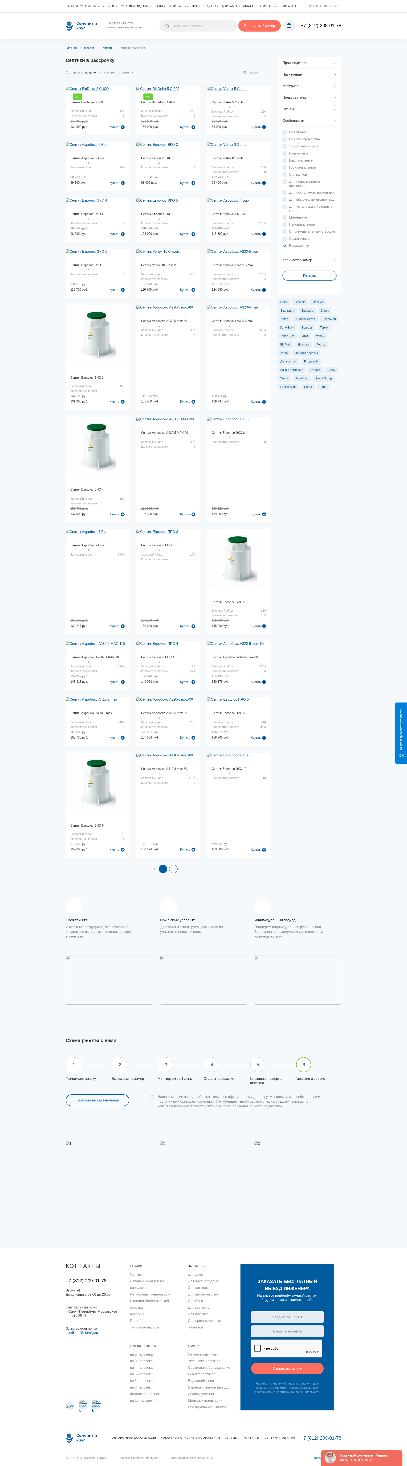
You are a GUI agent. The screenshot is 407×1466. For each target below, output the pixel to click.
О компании (266, 6)
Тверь (284, 378)
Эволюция (287, 310)
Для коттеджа (199, 1288)
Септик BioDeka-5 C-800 (158, 102)
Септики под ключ (136, 6)
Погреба (136, 1321)
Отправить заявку (287, 1368)
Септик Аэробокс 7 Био (87, 545)
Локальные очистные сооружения (147, 1284)
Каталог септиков (81, 6)
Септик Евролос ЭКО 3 (157, 158)
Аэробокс (301, 378)
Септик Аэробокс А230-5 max (232, 265)
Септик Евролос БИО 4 (87, 489)
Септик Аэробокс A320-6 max (232, 321)
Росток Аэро (288, 387)
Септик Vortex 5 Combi (228, 102)
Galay (331, 370)
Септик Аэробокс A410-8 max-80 (164, 769)
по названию (106, 72)
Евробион (329, 319)
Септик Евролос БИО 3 (87, 377)
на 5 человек (140, 1374)
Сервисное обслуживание (209, 1367)
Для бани (195, 1301)
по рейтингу (125, 72)
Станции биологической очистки (149, 1304)
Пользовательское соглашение (192, 1458)
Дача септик (288, 361)
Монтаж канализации (205, 1400)
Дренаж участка (201, 1394)
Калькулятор (165, 6)
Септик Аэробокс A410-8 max (91, 713)
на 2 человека (141, 1354)
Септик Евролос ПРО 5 (228, 713)
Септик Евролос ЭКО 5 (157, 214)
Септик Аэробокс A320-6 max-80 (235, 657)
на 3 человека (141, 1361)
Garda (308, 387)
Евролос (307, 310)
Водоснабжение (201, 1381)
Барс (323, 387)
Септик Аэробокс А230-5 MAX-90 (164, 433)
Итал (305, 336)
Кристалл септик (306, 353)
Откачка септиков (202, 1354)
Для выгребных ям (203, 1294)
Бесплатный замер (259, 26)
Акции (184, 6)
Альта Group (323, 378)
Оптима (318, 302)
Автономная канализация (150, 1294)
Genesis (300, 302)
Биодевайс (311, 361)
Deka (283, 302)
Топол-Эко (287, 336)
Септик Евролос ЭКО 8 (228, 433)
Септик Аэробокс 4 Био (228, 214)
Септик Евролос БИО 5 (228, 602)
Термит (325, 327)
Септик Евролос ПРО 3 (157, 545)
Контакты (288, 6)
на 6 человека (141, 1381)
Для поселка (198, 1314)
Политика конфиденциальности (139, 1458)
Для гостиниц (199, 1307)
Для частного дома (203, 1281)
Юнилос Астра (305, 319)
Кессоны (137, 1314)
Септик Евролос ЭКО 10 (229, 769)
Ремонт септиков (201, 1374)
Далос (325, 310)
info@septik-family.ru (82, 1333)
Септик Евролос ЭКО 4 (86, 214)
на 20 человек (141, 1400)
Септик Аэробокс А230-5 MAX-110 (94, 657)
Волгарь (307, 327)
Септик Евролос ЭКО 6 (86, 265)
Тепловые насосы (144, 1327)
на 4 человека (141, 1367)
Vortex (320, 336)
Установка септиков (204, 1361)
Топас (284, 319)
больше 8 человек (145, 1394)
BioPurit (285, 344)
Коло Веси (287, 327)
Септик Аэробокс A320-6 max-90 (164, 713)
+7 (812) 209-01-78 (321, 25)
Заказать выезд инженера (98, 1100)
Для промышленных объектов (204, 1324)
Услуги (108, 6)
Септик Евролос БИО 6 (87, 825)
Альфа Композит (291, 370)
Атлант (315, 370)
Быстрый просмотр (97, 117)
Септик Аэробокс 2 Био (87, 158)
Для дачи (195, 1274)
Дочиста (303, 344)
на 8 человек (140, 1387)
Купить (114, 127)
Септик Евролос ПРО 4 (157, 657)
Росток (321, 344)
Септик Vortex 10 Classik (158, 265)
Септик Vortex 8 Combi (228, 158)
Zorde (284, 353)
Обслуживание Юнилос (207, 1407)
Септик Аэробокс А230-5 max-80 (164, 321)
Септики (136, 1274)
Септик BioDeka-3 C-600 (87, 102)
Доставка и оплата (238, 6)
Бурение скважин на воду (208, 1387)
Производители (205, 6)
